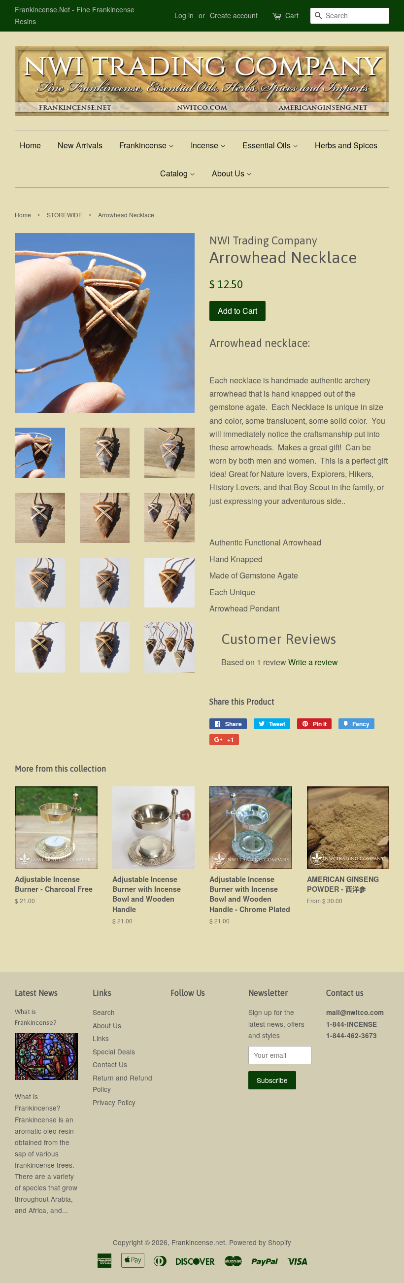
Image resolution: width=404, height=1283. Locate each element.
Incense (205, 145)
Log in (184, 15)
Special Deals (114, 1051)
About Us (229, 173)
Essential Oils (267, 145)
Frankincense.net (198, 1242)
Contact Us (110, 1064)
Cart (292, 15)
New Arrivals (80, 145)
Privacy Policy (114, 1102)
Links (101, 1038)
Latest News (36, 992)
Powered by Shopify (260, 1242)
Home (30, 145)
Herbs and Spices (346, 145)
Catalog (175, 173)
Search (104, 1012)
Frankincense (143, 145)
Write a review (313, 662)
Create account (234, 15)
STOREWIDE (64, 214)
